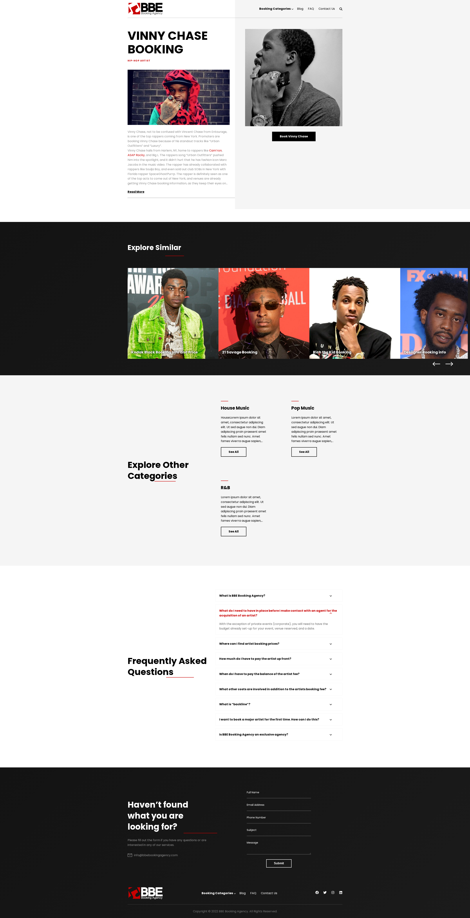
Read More (136, 192)
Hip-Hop (134, 60)
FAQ (311, 9)
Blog (300, 9)
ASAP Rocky (136, 155)
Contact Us (327, 9)
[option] (173, 313)
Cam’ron (215, 150)
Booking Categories (275, 9)
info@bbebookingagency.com (156, 855)
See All (234, 452)
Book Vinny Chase (294, 136)
